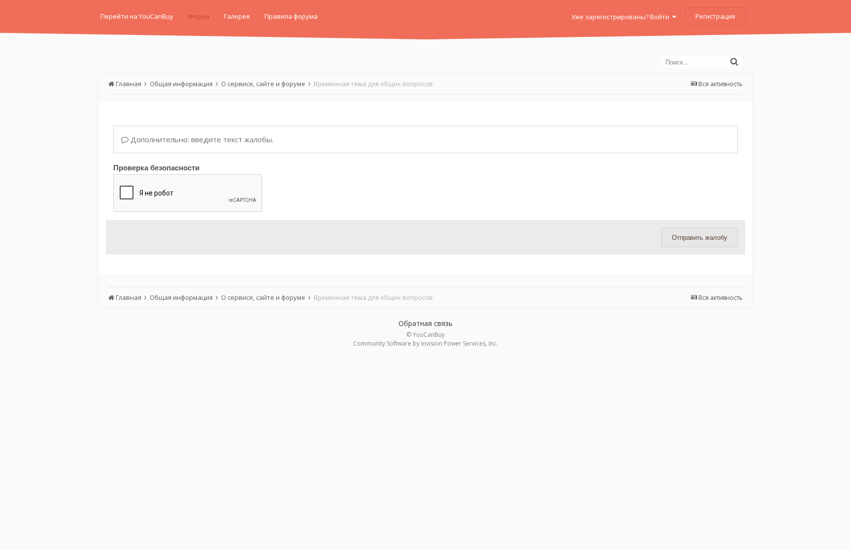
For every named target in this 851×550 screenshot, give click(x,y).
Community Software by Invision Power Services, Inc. (425, 343)
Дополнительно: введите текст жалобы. (201, 139)
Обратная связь (425, 323)
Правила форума (291, 16)
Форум (198, 16)
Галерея (237, 16)
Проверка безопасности (156, 167)
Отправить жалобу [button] (699, 237)
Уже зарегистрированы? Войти (621, 16)
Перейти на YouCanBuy (136, 16)
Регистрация (715, 16)
